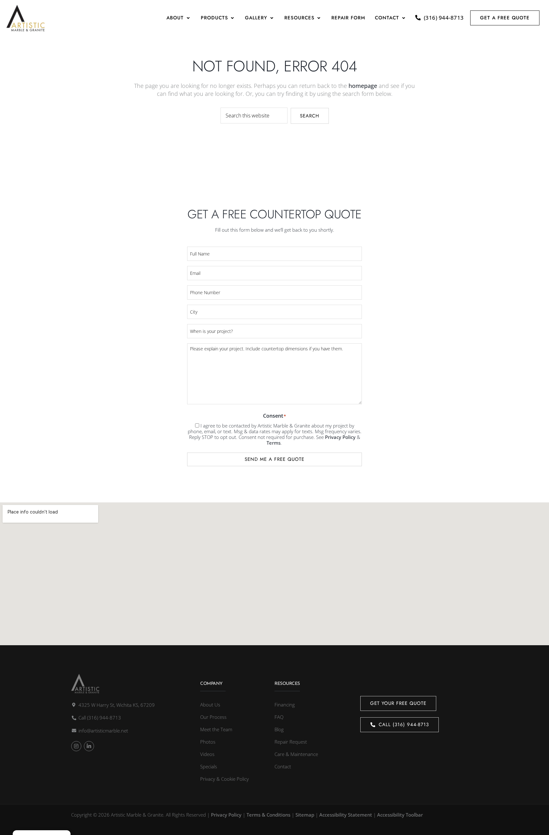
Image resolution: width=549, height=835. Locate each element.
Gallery (256, 17)
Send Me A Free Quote (274, 459)
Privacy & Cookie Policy (224, 779)
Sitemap (304, 815)
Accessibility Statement (345, 815)
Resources (299, 17)
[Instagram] (76, 746)
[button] (179, 18)
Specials (208, 766)
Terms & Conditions (268, 815)
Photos (207, 742)
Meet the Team (216, 729)
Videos (207, 754)
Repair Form (348, 17)
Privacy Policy (340, 437)
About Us (210, 704)
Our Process (213, 717)
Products (214, 17)
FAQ (278, 717)
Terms (274, 443)
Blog (279, 729)
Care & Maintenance (296, 754)
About (175, 17)
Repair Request (290, 742)
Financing (284, 704)
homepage (363, 85)
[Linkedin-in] (89, 746)
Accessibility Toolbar (400, 815)
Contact (387, 17)
